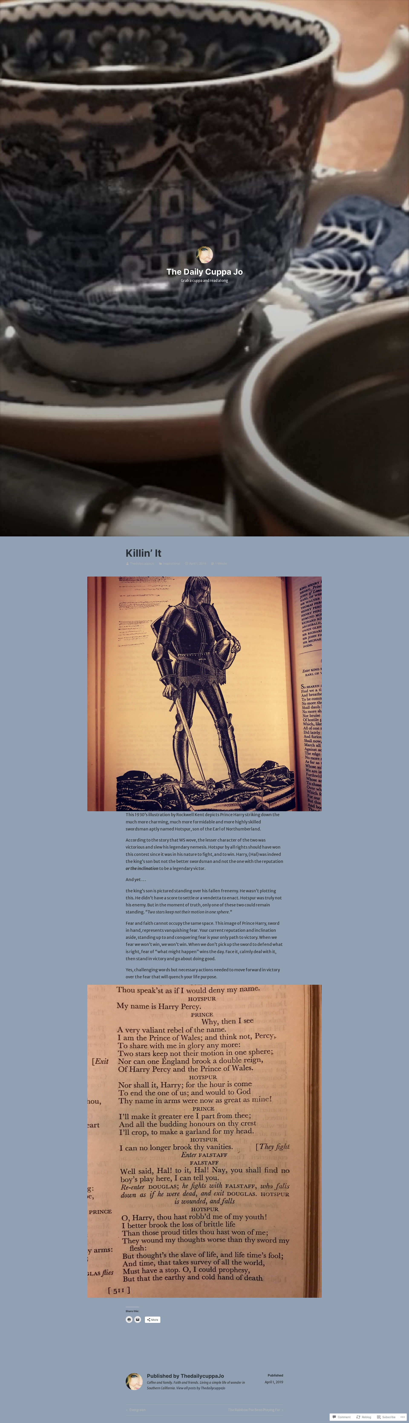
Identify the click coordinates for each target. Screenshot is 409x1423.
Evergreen (135, 1411)
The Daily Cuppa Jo (204, 272)
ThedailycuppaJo (142, 563)
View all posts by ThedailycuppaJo (200, 1388)
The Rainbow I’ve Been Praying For (254, 1411)
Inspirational (171, 563)
